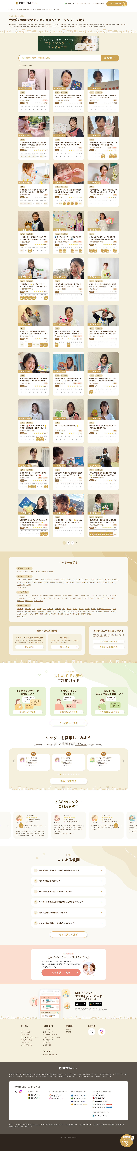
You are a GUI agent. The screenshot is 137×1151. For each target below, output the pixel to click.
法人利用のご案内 (98, 3)
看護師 (83, 595)
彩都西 (83, 614)
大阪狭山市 (21, 585)
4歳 (66, 598)
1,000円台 (113, 595)
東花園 (19, 614)
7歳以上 (80, 598)
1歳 (54, 598)
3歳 (62, 598)
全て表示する (21, 587)
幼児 (98, 598)
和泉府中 (28, 609)
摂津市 (72, 582)
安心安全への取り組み (83, 3)
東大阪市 (92, 582)
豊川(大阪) (76, 614)
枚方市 (81, 579)
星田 (41, 614)
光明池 (81, 609)
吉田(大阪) (52, 614)
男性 (88, 595)
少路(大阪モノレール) (104, 609)
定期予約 (20, 595)
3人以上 (105, 595)
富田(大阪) (86, 611)
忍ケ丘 (93, 609)
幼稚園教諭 (34, 595)
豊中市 (37, 579)
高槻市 (63, 579)
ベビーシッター (54, 24)
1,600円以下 (21, 598)
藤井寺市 (85, 582)
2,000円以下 (32, 598)
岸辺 (63, 609)
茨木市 (87, 579)
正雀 (114, 609)
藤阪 (36, 614)
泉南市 (99, 582)
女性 (92, 595)
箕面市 (46, 582)
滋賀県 (19, 571)
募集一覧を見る (68, 781)
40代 (113, 598)
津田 (63, 611)
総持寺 (34, 611)
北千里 (69, 609)
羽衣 (92, 611)
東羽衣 (113, 611)
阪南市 (28, 585)
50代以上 (20, 601)
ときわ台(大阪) (72, 611)
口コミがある (38, 601)
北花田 (75, 609)
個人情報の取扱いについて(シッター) (32, 1124)
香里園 (87, 609)
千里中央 (28, 611)
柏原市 (52, 582)
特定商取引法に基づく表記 (16, 1126)
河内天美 (50, 609)
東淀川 (25, 614)
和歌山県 (50, 571)
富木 (79, 611)
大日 (59, 611)
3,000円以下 (42, 598)
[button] (58, 774)
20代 (103, 598)
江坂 (44, 609)
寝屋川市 (115, 579)
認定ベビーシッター (46, 595)
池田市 (43, 579)
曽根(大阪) (41, 611)
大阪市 (19, 579)
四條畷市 (106, 582)
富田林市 (108, 579)
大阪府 (31, 571)
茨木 (33, 609)
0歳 (50, 598)
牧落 (46, 614)
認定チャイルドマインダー (63, 595)
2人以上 (98, 595)
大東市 (34, 582)
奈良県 (43, 571)
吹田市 (49, 579)
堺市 (24, 579)
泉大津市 (56, 579)
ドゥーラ (76, 595)
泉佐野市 (100, 579)
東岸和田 (106, 611)
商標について (28, 1126)
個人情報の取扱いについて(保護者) (54, 1124)
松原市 (28, 582)
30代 (108, 598)
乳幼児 (92, 598)
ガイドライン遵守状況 (85, 1124)
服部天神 (99, 611)
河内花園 (58, 609)
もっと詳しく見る (68, 934)
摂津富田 (20, 611)
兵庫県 (37, 571)
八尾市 (93, 579)
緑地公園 (61, 614)
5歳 (70, 598)
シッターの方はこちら (116, 3)
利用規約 (18, 1124)
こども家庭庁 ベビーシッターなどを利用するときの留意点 (108, 1124)
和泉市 (40, 582)
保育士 (27, 595)
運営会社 (11, 1124)
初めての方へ (70, 3)
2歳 (58, 598)
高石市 (78, 582)
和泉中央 (20, 609)
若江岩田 (68, 614)
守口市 (75, 579)
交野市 (113, 582)
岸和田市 (31, 579)
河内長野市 (21, 582)
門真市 (66, 582)
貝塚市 (69, 579)
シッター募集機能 (80, 744)
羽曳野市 (59, 582)
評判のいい (29, 601)
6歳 (74, 598)
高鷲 (54, 611)
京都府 (25, 571)
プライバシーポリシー (71, 1124)
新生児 (86, 598)
